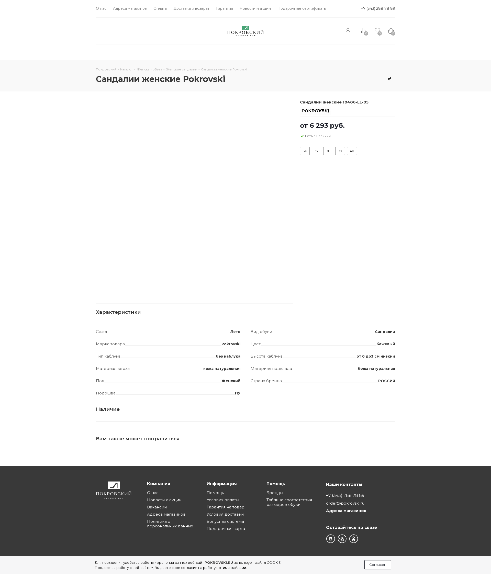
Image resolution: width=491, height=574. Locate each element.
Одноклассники (353, 538)
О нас (153, 492)
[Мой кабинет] (348, 31)
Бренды (274, 492)
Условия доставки (225, 514)
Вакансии (157, 507)
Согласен (377, 564)
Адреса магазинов (166, 514)
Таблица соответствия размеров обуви (289, 502)
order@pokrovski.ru (345, 503)
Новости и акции (164, 499)
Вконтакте (330, 538)
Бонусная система (225, 521)
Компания (158, 483)
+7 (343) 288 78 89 (378, 8)
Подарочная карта (226, 528)
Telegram (342, 538)
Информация (222, 483)
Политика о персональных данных (170, 523)
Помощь (215, 492)
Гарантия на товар (225, 507)
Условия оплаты (223, 499)
